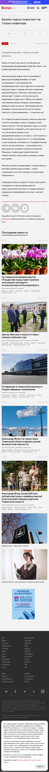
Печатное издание (8, 681)
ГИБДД (26, 681)
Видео (4, 673)
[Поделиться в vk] (9, 33)
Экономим (27, 640)
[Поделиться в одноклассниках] (24, 33)
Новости (10, 15)
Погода (4, 667)
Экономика (28, 656)
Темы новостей (29, 676)
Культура (27, 648)
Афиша (4, 656)
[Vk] (6, 691)
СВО (3, 637)
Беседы (4, 640)
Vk (26, 219)
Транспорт (5, 643)
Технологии (5, 659)
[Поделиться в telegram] (39, 33)
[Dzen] (33, 691)
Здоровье (27, 661)
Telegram (6, 219)
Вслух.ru (8, 8)
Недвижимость (6, 645)
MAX (3, 222)
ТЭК (25, 664)
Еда (25, 667)
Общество (27, 643)
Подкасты (27, 651)
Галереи (27, 673)
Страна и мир (6, 661)
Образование (28, 653)
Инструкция (5, 664)
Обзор (26, 645)
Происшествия (29, 637)
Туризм (26, 659)
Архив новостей (7, 678)
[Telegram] (24, 691)
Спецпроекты (28, 678)
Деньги (16, 15)
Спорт (3, 653)
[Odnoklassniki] (15, 691)
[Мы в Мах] (31, 8)
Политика (5, 648)
